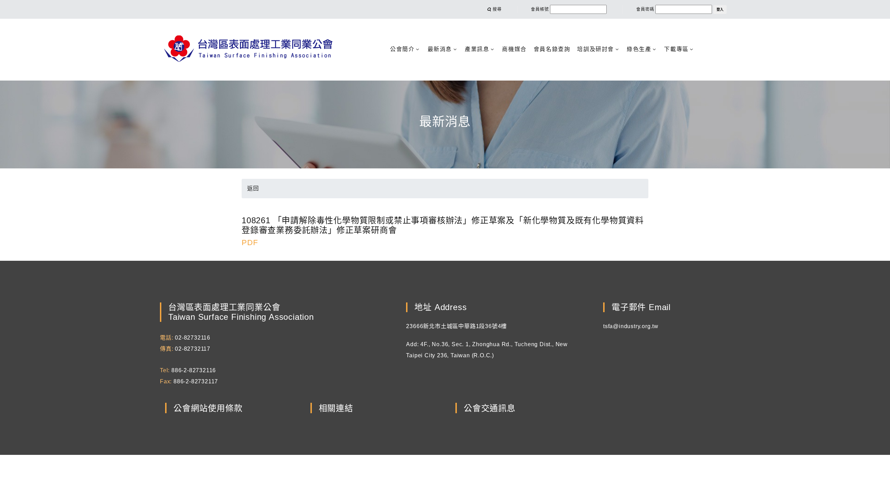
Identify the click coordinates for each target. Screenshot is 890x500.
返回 (253, 188)
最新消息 (440, 49)
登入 (720, 9)
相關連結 (336, 408)
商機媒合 (514, 49)
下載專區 (676, 49)
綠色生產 (639, 49)
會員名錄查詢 (552, 49)
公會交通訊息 (490, 408)
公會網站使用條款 (207, 408)
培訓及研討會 (595, 49)
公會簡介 (402, 49)
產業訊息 (477, 49)
